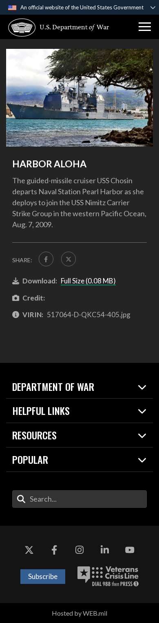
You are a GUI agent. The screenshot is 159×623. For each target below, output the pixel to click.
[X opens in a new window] (29, 550)
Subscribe (42, 576)
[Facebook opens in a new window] (54, 550)
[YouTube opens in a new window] (129, 550)
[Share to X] (68, 259)
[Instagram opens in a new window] (79, 550)
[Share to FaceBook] (46, 259)
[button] (145, 26)
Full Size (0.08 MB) (88, 280)
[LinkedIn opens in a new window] (105, 550)
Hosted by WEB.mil (79, 613)
